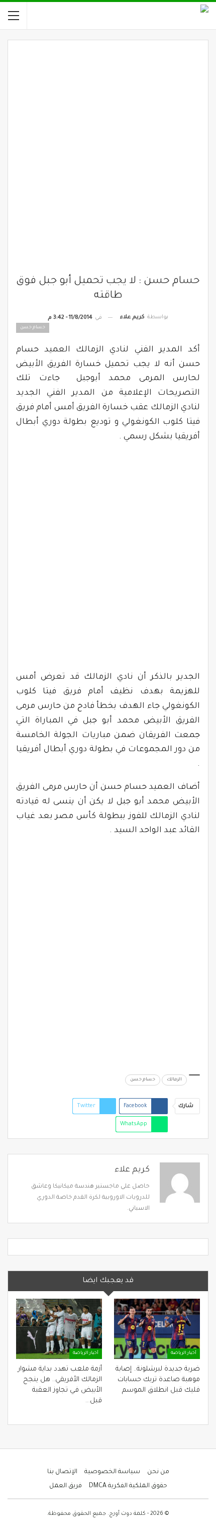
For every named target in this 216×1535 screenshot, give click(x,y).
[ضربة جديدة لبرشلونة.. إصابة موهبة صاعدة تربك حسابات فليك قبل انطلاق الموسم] (157, 1329)
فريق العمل (65, 1486)
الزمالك (174, 1079)
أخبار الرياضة (183, 1353)
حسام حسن (142, 1079)
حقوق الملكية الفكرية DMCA (128, 1486)
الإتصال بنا (62, 1472)
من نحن (158, 1472)
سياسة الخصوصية (112, 1472)
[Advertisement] (108, 161)
